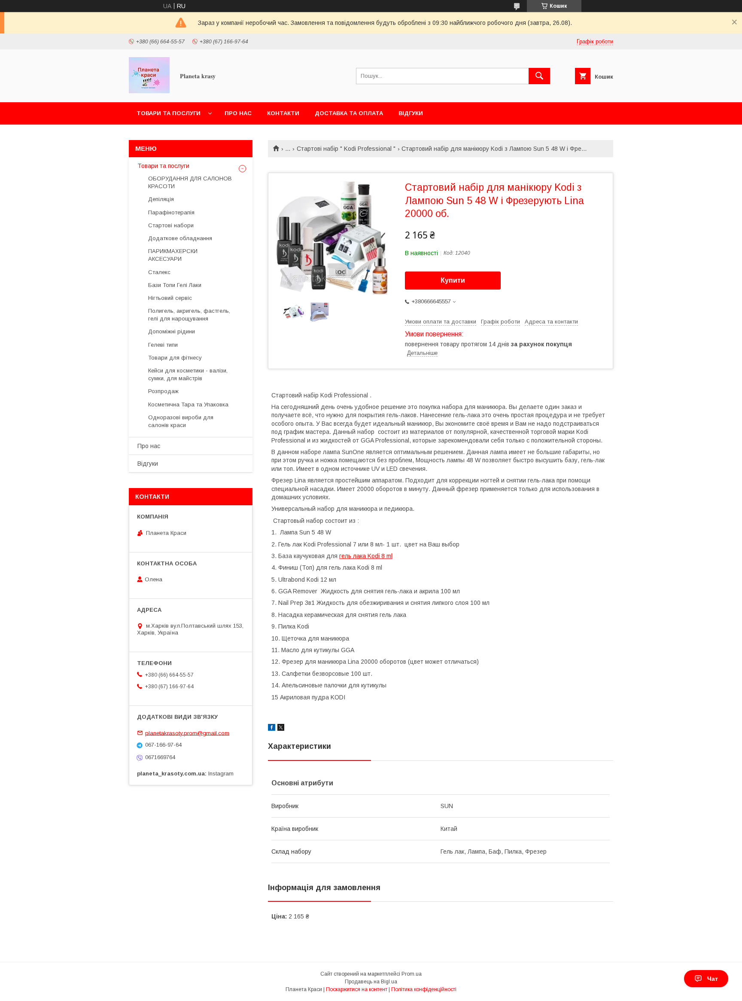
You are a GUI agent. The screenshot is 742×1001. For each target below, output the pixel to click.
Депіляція (161, 199)
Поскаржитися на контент (356, 989)
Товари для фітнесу (175, 357)
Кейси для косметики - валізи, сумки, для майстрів (188, 374)
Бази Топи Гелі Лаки (174, 285)
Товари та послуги (169, 113)
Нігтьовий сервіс (170, 298)
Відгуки (410, 113)
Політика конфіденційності (423, 989)
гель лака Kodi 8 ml (365, 555)
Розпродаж (163, 391)
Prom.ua (411, 974)
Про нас (238, 113)
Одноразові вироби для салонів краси (180, 421)
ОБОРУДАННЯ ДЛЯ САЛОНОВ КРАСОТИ (190, 182)
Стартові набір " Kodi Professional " (346, 148)
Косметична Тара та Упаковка (188, 404)
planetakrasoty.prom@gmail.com (187, 732)
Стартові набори (171, 225)
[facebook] (271, 728)
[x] (280, 728)
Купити (453, 280)
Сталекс (159, 272)
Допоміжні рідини (171, 331)
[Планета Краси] (149, 91)
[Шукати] (539, 76)
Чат (712, 978)
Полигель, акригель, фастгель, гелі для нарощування (189, 315)
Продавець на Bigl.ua (371, 982)
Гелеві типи (163, 345)
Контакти (283, 113)
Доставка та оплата (349, 113)
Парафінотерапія (171, 212)
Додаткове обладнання (180, 238)
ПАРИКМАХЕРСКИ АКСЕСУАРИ (173, 255)
